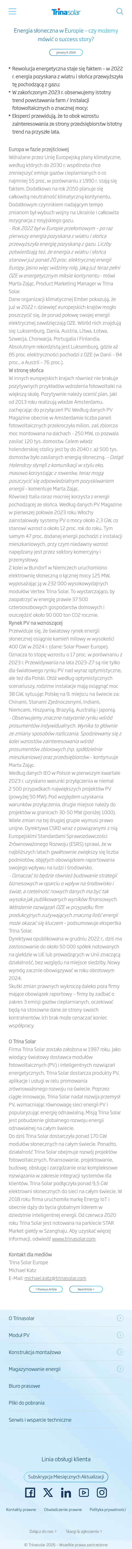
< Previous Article (46, 1289)
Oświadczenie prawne (63, 1509)
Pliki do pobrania (27, 1402)
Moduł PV (19, 1335)
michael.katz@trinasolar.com (55, 1278)
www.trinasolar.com (73, 1238)
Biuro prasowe (24, 1385)
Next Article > (86, 1289)
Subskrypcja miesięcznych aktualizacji (66, 1476)
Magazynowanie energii (35, 1368)
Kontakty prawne (21, 1509)
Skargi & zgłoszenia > (84, 1531)
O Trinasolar (22, 1318)
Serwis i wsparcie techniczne (40, 1419)
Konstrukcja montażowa (35, 1352)
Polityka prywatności (108, 1509)
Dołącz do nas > (43, 1531)
